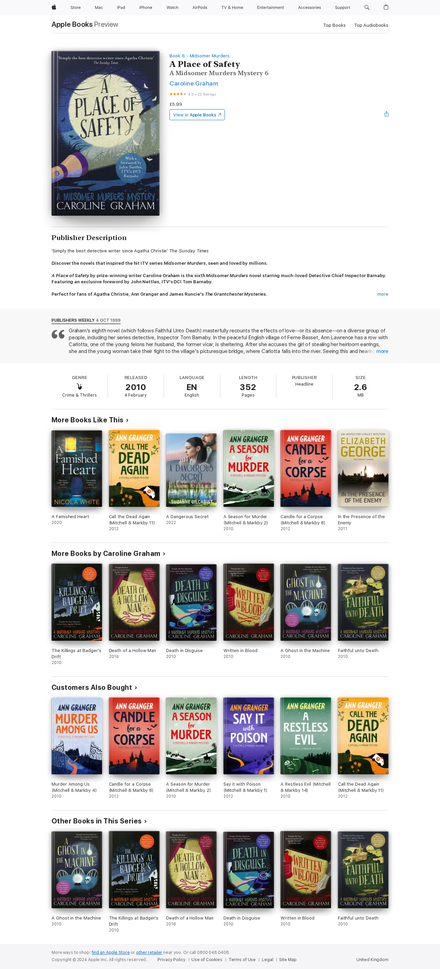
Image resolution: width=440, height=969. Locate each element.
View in (194, 114)
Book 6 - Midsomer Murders (199, 55)
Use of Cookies (206, 959)
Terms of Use (242, 959)
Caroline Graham (193, 83)
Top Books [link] (334, 25)
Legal (267, 959)
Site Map (287, 959)
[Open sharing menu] (386, 114)
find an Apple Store (111, 952)
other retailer (149, 952)
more (382, 294)
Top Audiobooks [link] (371, 25)
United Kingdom (372, 959)
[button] (367, 7)
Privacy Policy (171, 959)
